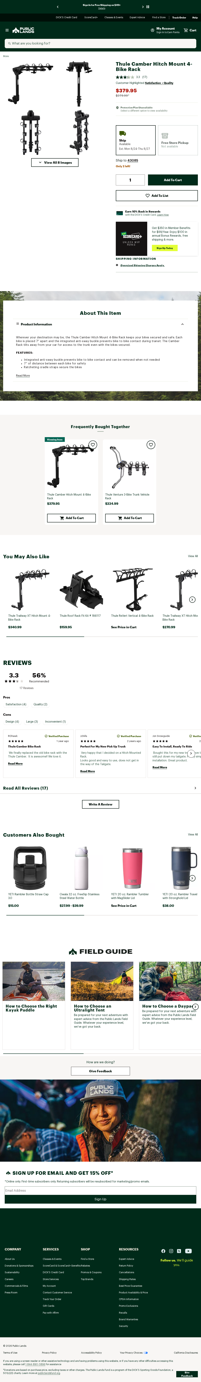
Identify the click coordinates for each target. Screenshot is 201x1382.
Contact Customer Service (57, 1292)
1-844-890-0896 (35, 1364)
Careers (9, 1279)
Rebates (85, 1266)
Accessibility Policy (91, 1353)
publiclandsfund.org (49, 1373)
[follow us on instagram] (173, 1251)
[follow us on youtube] (188, 1251)
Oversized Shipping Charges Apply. (142, 265)
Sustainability (12, 1272)
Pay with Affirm (51, 1313)
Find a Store (159, 17)
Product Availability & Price (133, 1292)
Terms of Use (10, 1353)
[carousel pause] (147, 7)
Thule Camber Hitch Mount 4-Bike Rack (69, 496)
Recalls (123, 1313)
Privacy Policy (49, 1353)
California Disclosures (186, 1353)
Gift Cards (48, 1306)
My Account (49, 1286)
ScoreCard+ (91, 17)
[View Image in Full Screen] (30, 84)
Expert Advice (138, 17)
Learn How (163, 215)
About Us (10, 1259)
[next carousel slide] (143, 7)
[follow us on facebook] (165, 1251)
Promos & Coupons (91, 1272)
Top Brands (87, 1279)
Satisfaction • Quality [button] (159, 82)
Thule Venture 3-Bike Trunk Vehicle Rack (127, 496)
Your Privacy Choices (131, 1353)
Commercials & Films (16, 1286)
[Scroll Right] (191, 754)
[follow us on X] (181, 1251)
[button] (55, 162)
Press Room (11, 1292)
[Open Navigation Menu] (7, 30)
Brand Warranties (128, 1319)
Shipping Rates (127, 1279)
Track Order (179, 17)
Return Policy (126, 1266)
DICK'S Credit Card (67, 17)
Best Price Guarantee (130, 1286)
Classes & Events (113, 17)
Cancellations (126, 1272)
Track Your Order (52, 1299)
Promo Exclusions (128, 1306)
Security (123, 1326)
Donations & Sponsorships (19, 1266)
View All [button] (193, 556)
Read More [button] (23, 375)
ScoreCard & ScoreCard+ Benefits (61, 1266)
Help (195, 17)
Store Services (51, 1279)
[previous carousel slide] (58, 7)
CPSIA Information (129, 1299)
